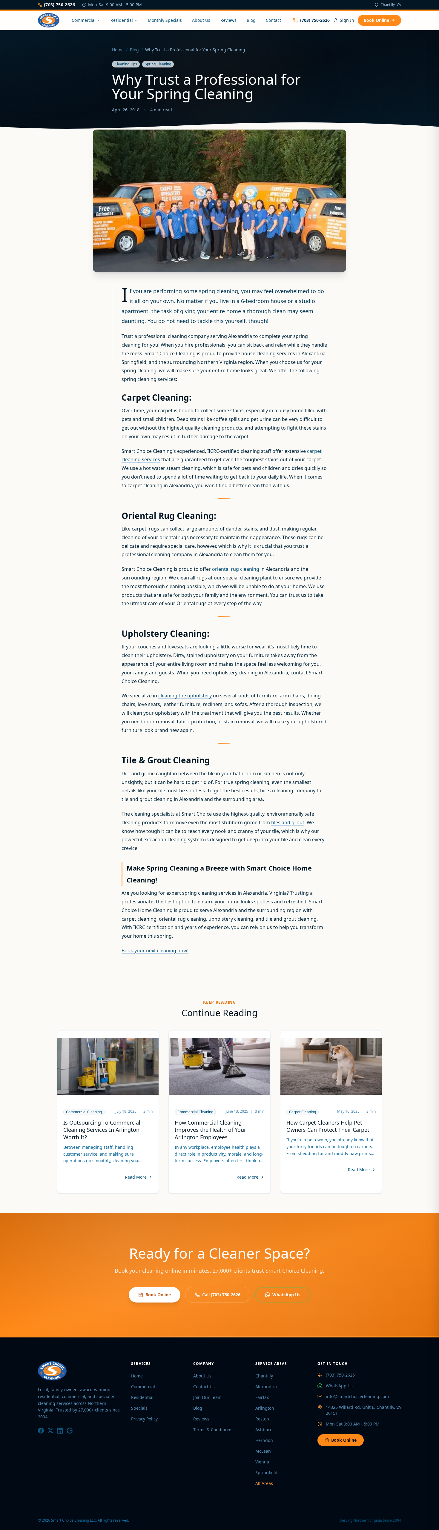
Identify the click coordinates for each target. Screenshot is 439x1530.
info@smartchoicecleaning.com (357, 1396)
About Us (201, 20)
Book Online (376, 20)
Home (118, 50)
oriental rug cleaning (235, 569)
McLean (263, 1451)
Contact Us (204, 1386)
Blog (251, 20)
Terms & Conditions (212, 1429)
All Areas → (266, 1483)
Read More (136, 1177)
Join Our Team (207, 1397)
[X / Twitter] (50, 1431)
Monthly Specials (165, 20)
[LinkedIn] (60, 1431)
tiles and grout (287, 822)
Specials (139, 1408)
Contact (273, 20)
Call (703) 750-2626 (221, 1294)
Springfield (266, 1472)
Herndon (264, 1440)
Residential (121, 20)
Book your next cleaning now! (155, 950)
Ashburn (264, 1429)
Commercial (84, 20)
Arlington (264, 1408)
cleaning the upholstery (185, 695)
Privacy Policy (144, 1419)
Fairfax (262, 1397)
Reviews (228, 20)
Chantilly (264, 1376)
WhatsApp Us (286, 1294)
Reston (262, 1419)
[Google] (70, 1431)
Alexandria (266, 1386)
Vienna (262, 1462)
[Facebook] (41, 1431)
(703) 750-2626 (59, 4)
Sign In (347, 20)
